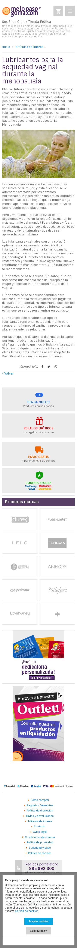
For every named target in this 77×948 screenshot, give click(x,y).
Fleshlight (57, 519)
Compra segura (38, 483)
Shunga (19, 566)
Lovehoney (19, 614)
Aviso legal (40, 832)
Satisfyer (57, 590)
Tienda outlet (38, 402)
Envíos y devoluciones (40, 816)
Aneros (57, 566)
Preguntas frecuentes (40, 805)
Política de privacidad (40, 842)
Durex (19, 519)
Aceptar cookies (38, 921)
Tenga (57, 543)
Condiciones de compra (40, 837)
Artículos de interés (29, 47)
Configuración (38, 930)
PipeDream (19, 590)
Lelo (19, 543)
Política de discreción (40, 810)
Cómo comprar (40, 800)
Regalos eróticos (38, 428)
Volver (8, 373)
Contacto (40, 826)
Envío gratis (38, 457)
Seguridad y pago (40, 848)
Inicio (6, 47)
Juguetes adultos (57, 614)
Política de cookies (40, 853)
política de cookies (26, 911)
